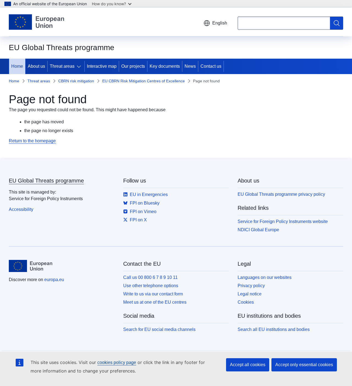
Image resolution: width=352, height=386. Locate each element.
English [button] (219, 23)
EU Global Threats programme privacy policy (281, 194)
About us (36, 66)
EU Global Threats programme (46, 181)
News (190, 66)
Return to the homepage (32, 140)
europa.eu (54, 279)
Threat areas (62, 66)
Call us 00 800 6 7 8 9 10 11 (150, 277)
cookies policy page (116, 362)
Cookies (246, 302)
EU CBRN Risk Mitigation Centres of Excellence (143, 81)
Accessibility (21, 209)
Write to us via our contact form (153, 294)
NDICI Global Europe (258, 229)
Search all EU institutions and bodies (274, 329)
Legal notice (250, 294)
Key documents (165, 66)
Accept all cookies (247, 364)
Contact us (210, 66)
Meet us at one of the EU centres (154, 302)
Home (17, 66)
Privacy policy (251, 285)
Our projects (133, 66)
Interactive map (102, 66)
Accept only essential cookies (304, 364)
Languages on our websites (265, 277)
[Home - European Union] (36, 22)
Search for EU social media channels (159, 329)
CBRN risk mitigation (76, 81)
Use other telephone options (150, 285)
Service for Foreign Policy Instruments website (283, 221)
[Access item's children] (80, 66)
